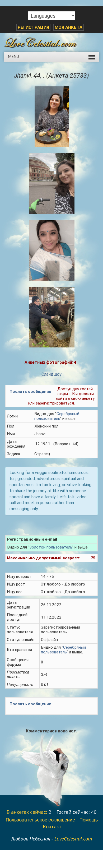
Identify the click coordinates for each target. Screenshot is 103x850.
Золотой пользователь (50, 547)
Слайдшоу (51, 374)
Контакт (52, 826)
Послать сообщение (30, 391)
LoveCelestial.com (73, 838)
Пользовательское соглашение (40, 820)
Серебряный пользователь (56, 416)
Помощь (88, 820)
